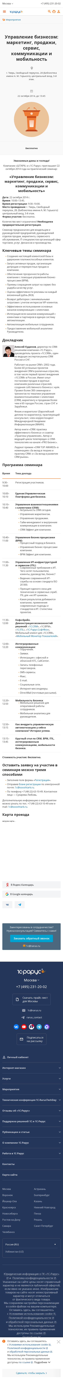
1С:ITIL (20, 629)
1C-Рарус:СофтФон (37, 629)
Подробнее (40, 1362)
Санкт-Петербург (43, 1225)
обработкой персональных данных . (31, 1351)
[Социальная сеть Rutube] (31, 1026)
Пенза (37, 1213)
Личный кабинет (18, 1057)
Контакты (8, 1164)
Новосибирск (10, 1213)
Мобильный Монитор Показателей (37, 636)
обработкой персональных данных (31, 1322)
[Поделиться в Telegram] (20, 904)
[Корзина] (54, 11)
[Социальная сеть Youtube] (24, 1026)
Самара (6, 1225)
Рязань (38, 1219)
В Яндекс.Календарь (22, 884)
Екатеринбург (42, 1195)
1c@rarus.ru (33, 946)
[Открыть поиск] (49, 11)
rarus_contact (34, 1017)
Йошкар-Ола (9, 1201)
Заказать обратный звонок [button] (32, 938)
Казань (38, 1201)
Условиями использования (30, 1344)
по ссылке (36, 1333)
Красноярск (9, 1207)
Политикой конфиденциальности (26, 1348)
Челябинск (8, 1232)
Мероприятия (13, 19)
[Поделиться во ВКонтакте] (7, 904)
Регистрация (42, 780)
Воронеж (7, 1195)
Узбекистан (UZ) (14, 1251)
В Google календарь (21, 894)
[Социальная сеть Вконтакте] (16, 1026)
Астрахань (40, 1189)
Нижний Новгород (44, 1207)
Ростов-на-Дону (11, 1219)
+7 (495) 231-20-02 (51, 3)
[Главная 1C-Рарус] (27, 11)
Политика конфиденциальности (33, 1278)
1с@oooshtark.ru (24, 787)
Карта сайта (9, 1174)
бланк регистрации (30, 784)
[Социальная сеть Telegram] (39, 1026)
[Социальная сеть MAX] (46, 1026)
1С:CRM (33, 626)
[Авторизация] (59, 12)
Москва (6, 1189)
